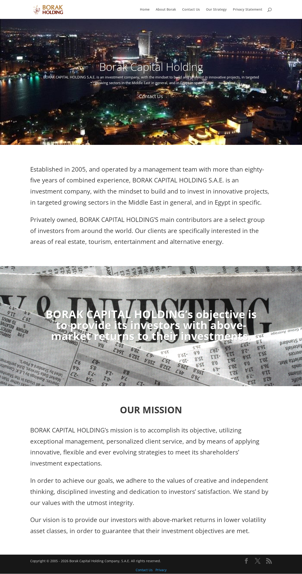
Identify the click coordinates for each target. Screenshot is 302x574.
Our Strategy (216, 10)
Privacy (161, 570)
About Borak (166, 10)
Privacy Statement (247, 10)
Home (145, 10)
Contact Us (191, 10)
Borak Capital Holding (151, 66)
